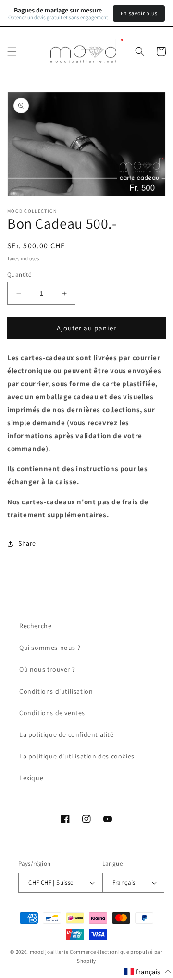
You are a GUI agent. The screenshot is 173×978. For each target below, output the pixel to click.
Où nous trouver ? (47, 669)
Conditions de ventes (52, 713)
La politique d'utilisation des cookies (77, 756)
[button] (12, 51)
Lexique (31, 777)
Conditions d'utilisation (56, 691)
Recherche (35, 626)
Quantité (19, 274)
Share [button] (27, 543)
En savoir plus (139, 13)
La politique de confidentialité (66, 734)
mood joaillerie (49, 951)
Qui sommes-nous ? (49, 647)
